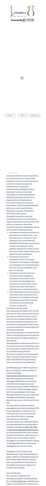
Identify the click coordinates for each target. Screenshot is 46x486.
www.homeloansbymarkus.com (20, 376)
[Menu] (22, 77)
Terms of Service (19, 481)
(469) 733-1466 (30, 427)
